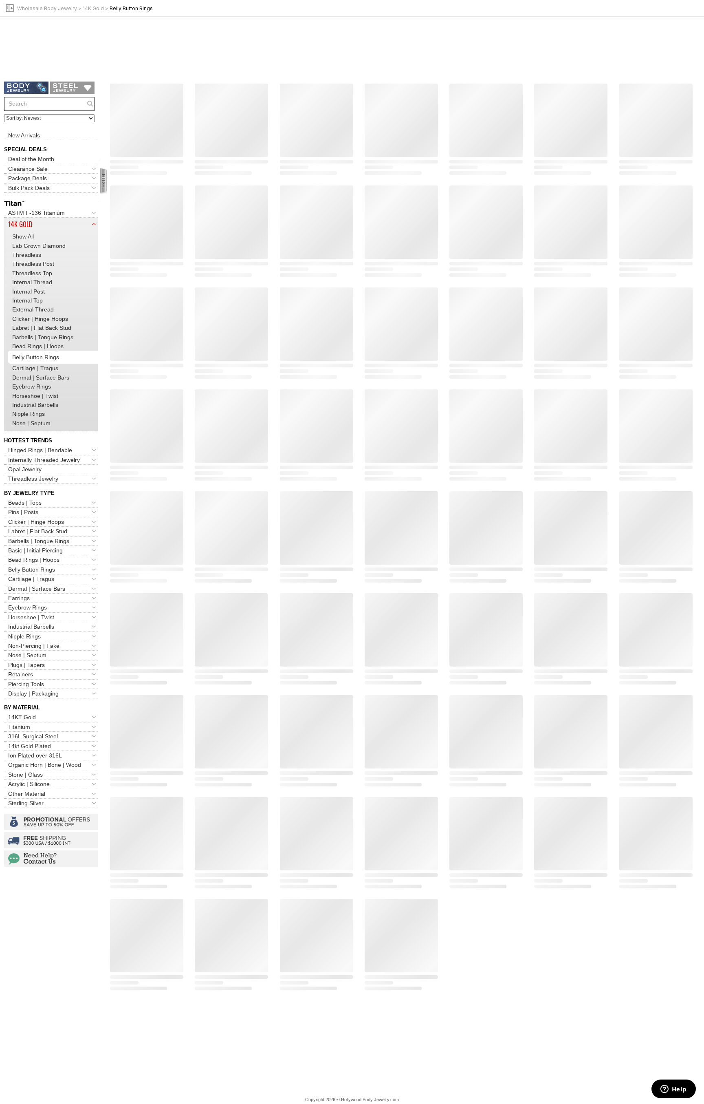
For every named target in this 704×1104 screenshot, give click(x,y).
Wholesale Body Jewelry (47, 8)
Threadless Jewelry (33, 478)
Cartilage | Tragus (35, 368)
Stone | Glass (25, 774)
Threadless (26, 255)
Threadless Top (32, 273)
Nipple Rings (28, 414)
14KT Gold (22, 717)
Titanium (19, 727)
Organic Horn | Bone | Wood (44, 765)
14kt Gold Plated (29, 746)
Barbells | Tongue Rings (42, 337)
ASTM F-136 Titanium (36, 213)
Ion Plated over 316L (35, 755)
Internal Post (28, 291)
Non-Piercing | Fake (33, 646)
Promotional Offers (51, 822)
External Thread (33, 309)
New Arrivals (24, 135)
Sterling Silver (26, 803)
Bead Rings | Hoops (38, 346)
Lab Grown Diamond (39, 246)
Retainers (20, 674)
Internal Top (27, 300)
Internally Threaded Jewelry (44, 460)
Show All (23, 236)
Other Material (26, 793)
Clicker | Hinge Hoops (40, 319)
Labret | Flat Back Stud (41, 328)
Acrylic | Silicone (29, 784)
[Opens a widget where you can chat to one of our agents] (673, 1090)
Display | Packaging (33, 693)
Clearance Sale (28, 169)
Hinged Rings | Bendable (40, 450)
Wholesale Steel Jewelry (72, 88)
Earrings (19, 598)
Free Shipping (51, 840)
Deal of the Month (31, 159)
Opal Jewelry (25, 469)
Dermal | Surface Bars (40, 377)
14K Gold (93, 8)
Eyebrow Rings (31, 386)
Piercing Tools (26, 684)
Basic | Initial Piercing (35, 550)
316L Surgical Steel (33, 736)
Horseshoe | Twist (35, 396)
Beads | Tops (25, 502)
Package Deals (27, 178)
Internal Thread (32, 282)
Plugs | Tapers (26, 665)
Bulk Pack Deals (29, 188)
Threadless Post (33, 264)
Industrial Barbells (35, 405)
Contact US (51, 858)
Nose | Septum (31, 423)
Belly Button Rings (31, 569)
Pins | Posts (23, 512)
